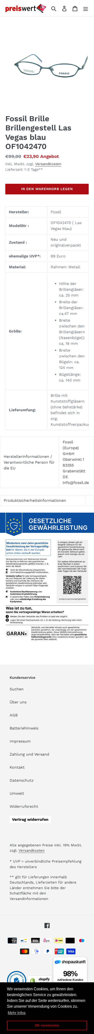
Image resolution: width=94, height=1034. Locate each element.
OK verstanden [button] (47, 1025)
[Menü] (85, 8)
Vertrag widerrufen (30, 819)
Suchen (17, 689)
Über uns (18, 702)
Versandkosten (48, 164)
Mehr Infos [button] (17, 1013)
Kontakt (17, 767)
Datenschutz (22, 780)
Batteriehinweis (24, 728)
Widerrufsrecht (24, 806)
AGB (14, 715)
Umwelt (17, 793)
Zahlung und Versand (29, 754)
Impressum (20, 741)
